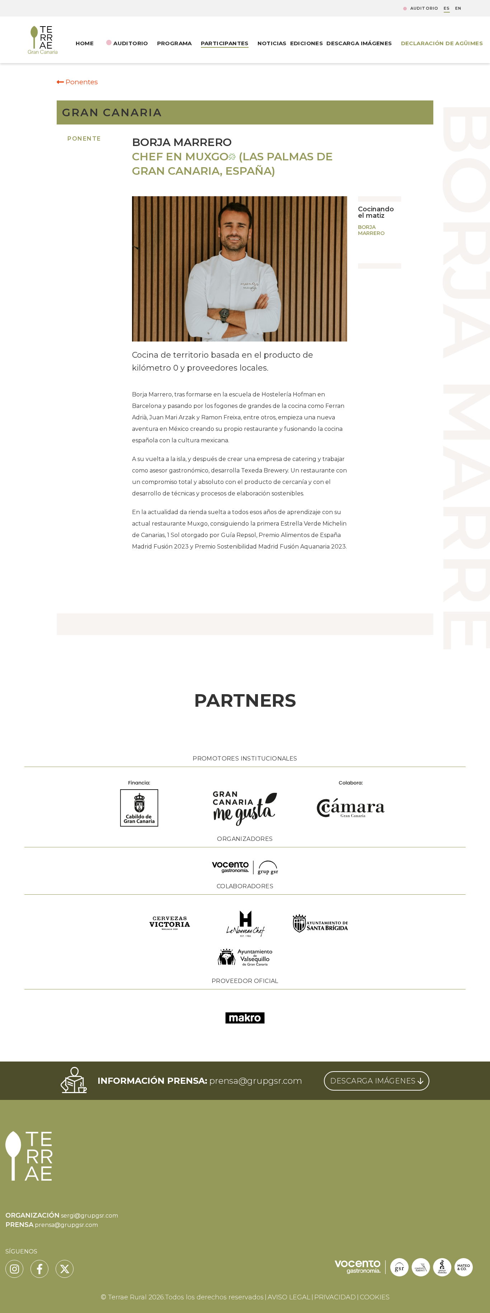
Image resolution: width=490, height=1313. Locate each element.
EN (458, 8)
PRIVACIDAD (335, 1297)
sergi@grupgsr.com (89, 1215)
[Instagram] (14, 1269)
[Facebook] (39, 1269)
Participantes (225, 43)
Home (85, 43)
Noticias (272, 43)
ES (447, 8)
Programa (174, 43)
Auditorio (424, 8)
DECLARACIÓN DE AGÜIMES (442, 43)
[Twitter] (65, 1269)
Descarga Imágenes (359, 43)
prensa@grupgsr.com (255, 1081)
